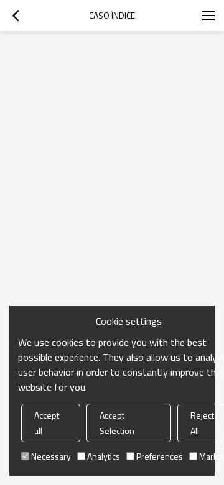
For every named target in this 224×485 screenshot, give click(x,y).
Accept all (46, 423)
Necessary (51, 456)
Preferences (159, 456)
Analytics (103, 456)
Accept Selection (117, 423)
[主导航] (208, 15)
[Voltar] (15, 15)
